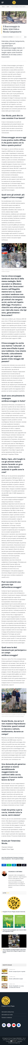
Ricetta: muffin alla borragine (16, 978)
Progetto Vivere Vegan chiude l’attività (14, 911)
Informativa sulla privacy (8, 1012)
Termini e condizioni (7, 1017)
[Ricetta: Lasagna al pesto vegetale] (4, 971)
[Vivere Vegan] (14, 2)
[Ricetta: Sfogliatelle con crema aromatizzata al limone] (4, 985)
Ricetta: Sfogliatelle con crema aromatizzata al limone (16, 986)
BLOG (25, 37)
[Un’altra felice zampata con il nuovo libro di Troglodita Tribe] (14, 921)
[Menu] (3, 2)
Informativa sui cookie (7, 1014)
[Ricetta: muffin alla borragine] (4, 978)
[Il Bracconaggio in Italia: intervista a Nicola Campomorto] (14, 17)
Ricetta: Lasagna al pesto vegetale (17, 971)
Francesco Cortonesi (8, 37)
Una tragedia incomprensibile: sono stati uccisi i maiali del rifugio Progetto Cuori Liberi (14, 951)
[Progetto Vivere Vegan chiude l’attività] (14, 903)
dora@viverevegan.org (14, 1042)
